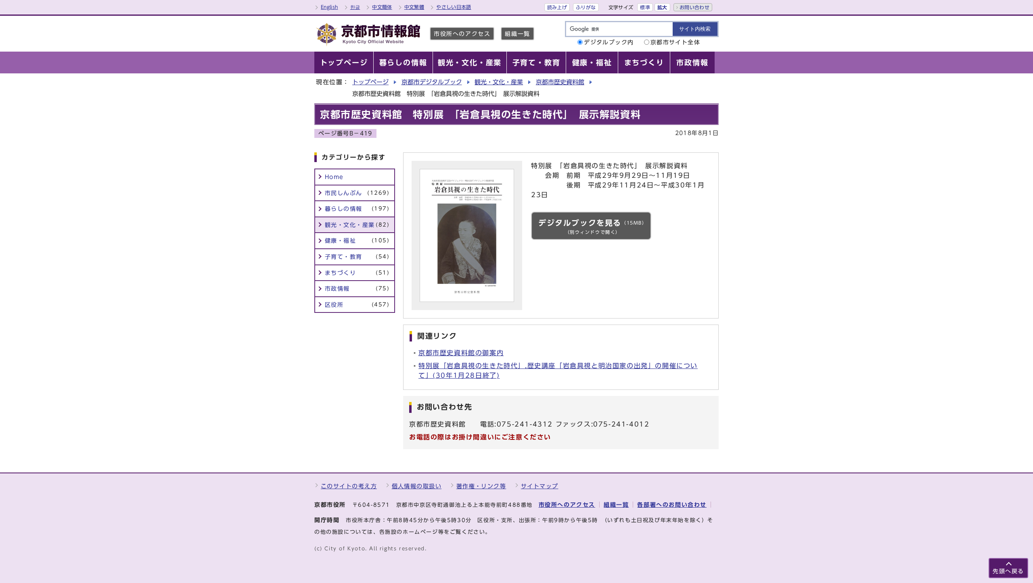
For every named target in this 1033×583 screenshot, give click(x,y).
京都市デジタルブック (431, 82)
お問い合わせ (694, 7)
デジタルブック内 (609, 42)
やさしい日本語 (453, 6)
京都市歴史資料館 (560, 82)
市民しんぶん (357, 193)
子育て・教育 (357, 257)
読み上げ (557, 7)
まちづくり (357, 273)
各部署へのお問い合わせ (672, 505)
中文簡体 (382, 6)
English (329, 6)
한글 (355, 6)
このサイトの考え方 (349, 486)
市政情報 (357, 288)
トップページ (370, 82)
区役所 (357, 305)
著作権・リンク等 (481, 486)
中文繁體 (414, 6)
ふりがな (586, 7)
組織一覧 (517, 34)
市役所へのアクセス (462, 34)
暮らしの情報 (357, 209)
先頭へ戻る (1008, 571)
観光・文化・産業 (499, 82)
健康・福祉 (357, 240)
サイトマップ (539, 486)
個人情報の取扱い (417, 486)
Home (334, 177)
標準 (645, 7)
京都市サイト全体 (675, 42)
